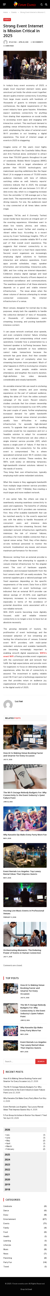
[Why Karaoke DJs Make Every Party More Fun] (25, 818)
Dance (6, 1210)
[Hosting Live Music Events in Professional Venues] (25, 895)
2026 (7, 1129)
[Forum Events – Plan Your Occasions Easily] (25, 4)
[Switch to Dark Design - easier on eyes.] (41, 4)
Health (6, 1236)
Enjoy (5, 1215)
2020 (7, 1179)
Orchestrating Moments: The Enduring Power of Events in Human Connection (22, 951)
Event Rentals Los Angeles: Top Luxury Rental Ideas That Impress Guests (22, 872)
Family (6, 1228)
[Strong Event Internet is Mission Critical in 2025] (25, 65)
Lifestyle (7, 1245)
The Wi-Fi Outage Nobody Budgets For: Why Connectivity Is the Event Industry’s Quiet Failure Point (25, 795)
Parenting (7, 1258)
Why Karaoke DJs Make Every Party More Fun (25, 834)
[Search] (46, 4)
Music (5, 1249)
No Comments (38, 42)
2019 (7, 1184)
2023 (7, 1164)
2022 (7, 1169)
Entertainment (9, 1219)
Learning (7, 1241)
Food (5, 1232)
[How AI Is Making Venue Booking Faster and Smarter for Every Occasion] (25, 737)
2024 (7, 1159)
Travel (6, 1267)
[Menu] (4, 4)
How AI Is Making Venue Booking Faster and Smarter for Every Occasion (23, 754)
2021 (7, 1174)
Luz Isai (14, 42)
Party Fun (7, 1262)
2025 (7, 1154)
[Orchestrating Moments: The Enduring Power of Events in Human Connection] (25, 934)
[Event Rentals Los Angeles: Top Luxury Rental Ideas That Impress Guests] (25, 855)
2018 (7, 1189)
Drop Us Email (26, 1289)
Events (7, 19)
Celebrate (7, 1206)
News (5, 1254)
